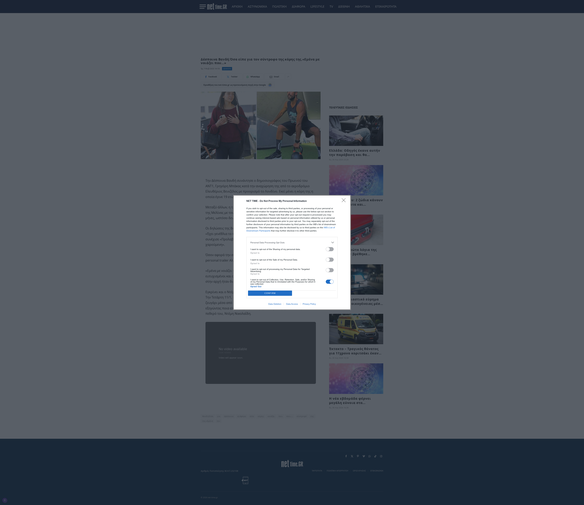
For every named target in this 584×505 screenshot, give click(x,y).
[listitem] (292, 242)
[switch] (330, 249)
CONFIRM (270, 293)
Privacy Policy (309, 304)
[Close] (345, 201)
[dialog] (292, 252)
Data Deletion (274, 304)
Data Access (292, 304)
